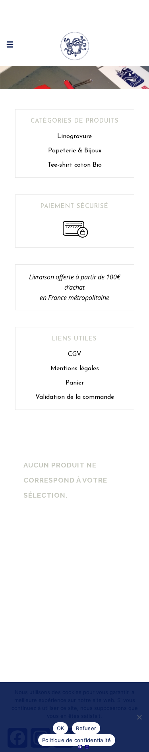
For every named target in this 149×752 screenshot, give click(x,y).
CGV (74, 354)
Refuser (86, 728)
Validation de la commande (74, 397)
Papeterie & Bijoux (74, 151)
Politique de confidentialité (76, 740)
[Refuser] (139, 717)
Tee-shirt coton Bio (75, 165)
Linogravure (74, 136)
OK (60, 728)
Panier (75, 383)
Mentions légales (74, 368)
